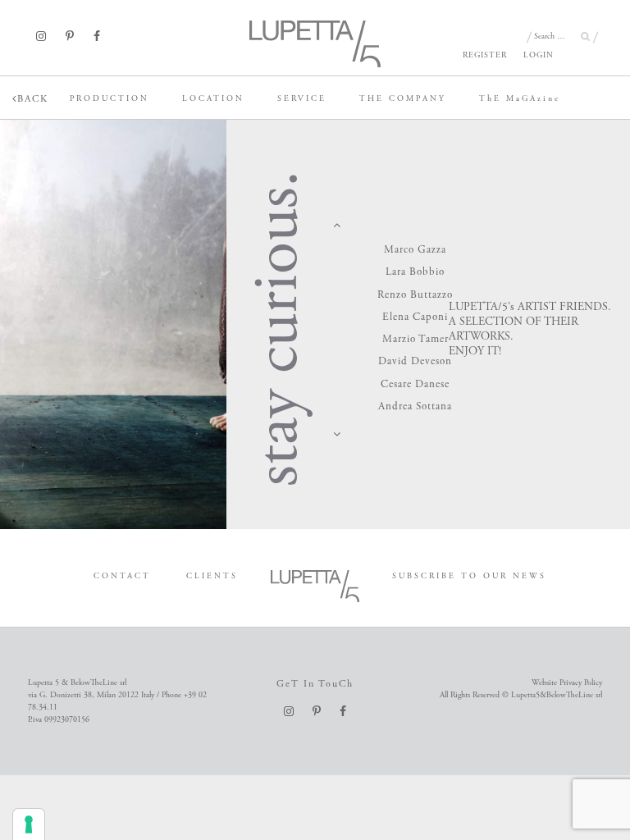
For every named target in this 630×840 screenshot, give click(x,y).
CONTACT (122, 576)
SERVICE (301, 99)
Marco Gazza (415, 250)
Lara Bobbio (415, 272)
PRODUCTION (109, 99)
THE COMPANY (402, 99)
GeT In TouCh (315, 684)
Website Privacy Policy (567, 683)
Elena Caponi (415, 317)
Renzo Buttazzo (415, 295)
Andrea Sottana (415, 406)
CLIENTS (212, 576)
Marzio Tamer (415, 339)
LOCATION (213, 99)
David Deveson (415, 361)
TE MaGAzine (519, 99)
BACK (32, 99)
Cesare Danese (415, 384)
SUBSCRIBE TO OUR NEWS (469, 576)
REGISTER (485, 55)
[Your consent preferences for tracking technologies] (28, 824)
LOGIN (538, 55)
